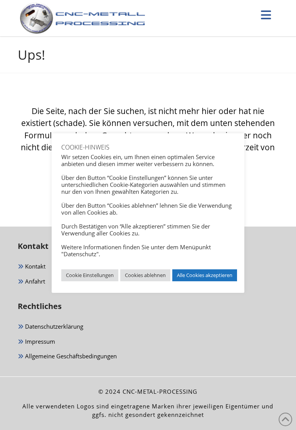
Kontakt (34, 266)
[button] (266, 15)
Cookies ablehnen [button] (145, 275)
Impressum (39, 341)
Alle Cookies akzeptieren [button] (204, 275)
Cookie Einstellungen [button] (90, 275)
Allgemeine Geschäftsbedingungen (70, 356)
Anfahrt (34, 281)
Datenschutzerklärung (53, 326)
